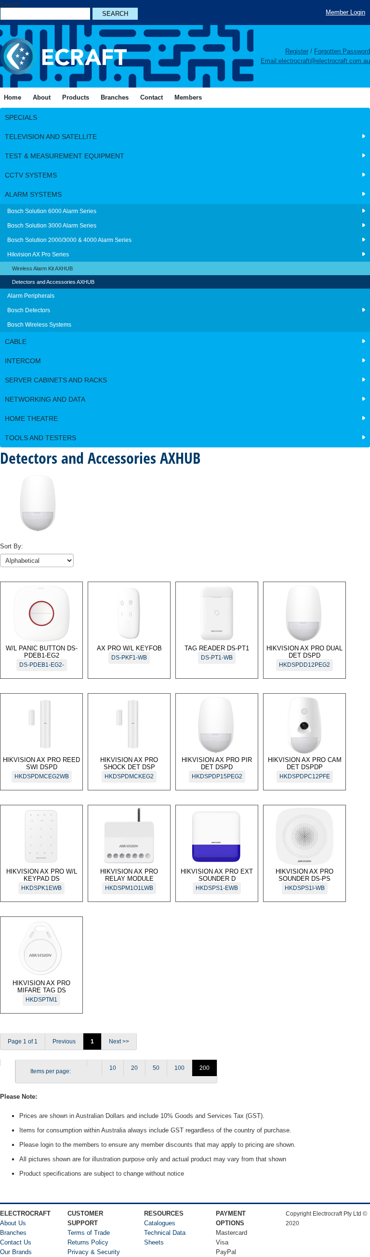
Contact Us (15, 1242)
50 (156, 1068)
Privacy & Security (93, 1252)
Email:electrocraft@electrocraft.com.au (315, 60)
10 (112, 1068)
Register (296, 51)
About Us (13, 1223)
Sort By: (11, 546)
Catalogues (159, 1223)
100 (179, 1068)
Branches (13, 1232)
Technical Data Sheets (164, 1237)
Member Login (345, 12)
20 (134, 1068)
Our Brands (16, 1252)
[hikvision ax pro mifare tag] (7, 1062)
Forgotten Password (342, 51)
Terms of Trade (88, 1232)
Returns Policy (87, 1242)
